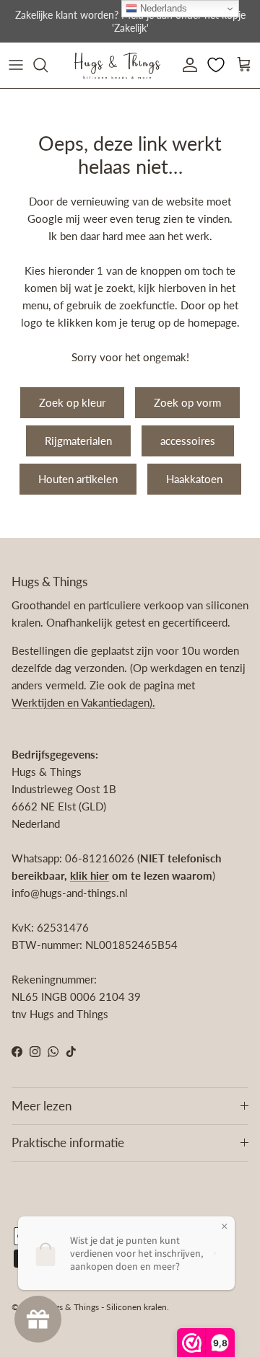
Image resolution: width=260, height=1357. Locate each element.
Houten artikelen (78, 478)
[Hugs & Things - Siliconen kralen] (117, 65)
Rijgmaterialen (78, 440)
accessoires (187, 440)
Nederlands (162, 8)
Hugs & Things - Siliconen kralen (105, 1306)
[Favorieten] (217, 65)
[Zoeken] (48, 65)
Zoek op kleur (72, 402)
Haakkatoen (194, 478)
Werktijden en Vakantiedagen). (83, 702)
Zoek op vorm (187, 402)
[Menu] (16, 65)
